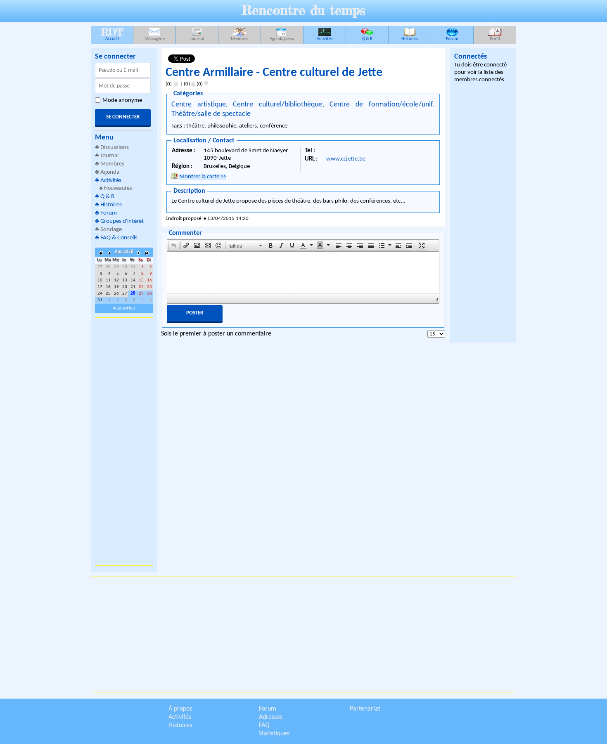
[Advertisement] (124, 441)
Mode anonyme (122, 100)
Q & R (367, 39)
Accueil (112, 33)
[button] (174, 245)
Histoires (409, 39)
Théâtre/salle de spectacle (211, 114)
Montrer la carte (202, 177)
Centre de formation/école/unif (381, 105)
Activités (324, 39)
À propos (180, 709)
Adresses (270, 717)
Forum (452, 39)
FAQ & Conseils (119, 238)
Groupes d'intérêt (122, 221)
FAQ (264, 725)
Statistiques (274, 733)
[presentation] (173, 245)
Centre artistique (198, 105)
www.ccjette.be (345, 159)
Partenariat (365, 709)
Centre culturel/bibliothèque (277, 105)
